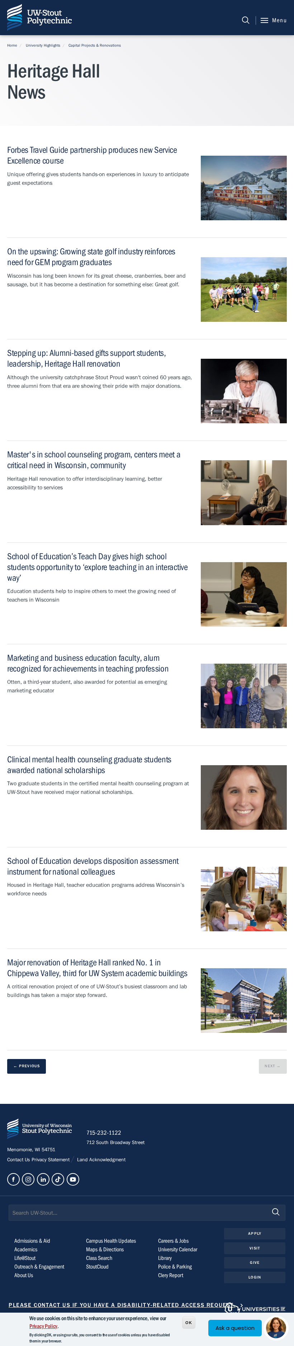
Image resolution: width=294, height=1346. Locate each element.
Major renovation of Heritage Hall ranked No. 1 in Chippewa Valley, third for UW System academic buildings (97, 968)
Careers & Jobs (173, 1241)
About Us (23, 1275)
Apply (254, 1233)
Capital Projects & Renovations (94, 45)
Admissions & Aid (32, 1241)
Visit (255, 1248)
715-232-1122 (103, 1132)
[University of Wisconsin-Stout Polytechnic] (39, 1130)
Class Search (99, 1258)
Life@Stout (24, 1258)
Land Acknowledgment (100, 1160)
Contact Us (19, 1160)
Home (12, 45)
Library (165, 1258)
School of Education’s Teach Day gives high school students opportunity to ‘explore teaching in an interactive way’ (97, 567)
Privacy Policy (43, 1326)
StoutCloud (97, 1266)
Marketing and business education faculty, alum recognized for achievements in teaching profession (88, 663)
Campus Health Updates (111, 1241)
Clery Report (170, 1275)
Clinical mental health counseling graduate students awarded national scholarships (89, 765)
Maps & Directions (105, 1249)
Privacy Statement (51, 1160)
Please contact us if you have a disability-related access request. (122, 1305)
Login (254, 1277)
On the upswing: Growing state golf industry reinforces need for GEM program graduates (91, 257)
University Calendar (177, 1249)
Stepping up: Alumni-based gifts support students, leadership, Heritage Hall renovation (86, 358)
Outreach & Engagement (39, 1266)
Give (254, 1262)
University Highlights (43, 45)
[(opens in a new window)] (13, 1179)
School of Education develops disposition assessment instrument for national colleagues (93, 866)
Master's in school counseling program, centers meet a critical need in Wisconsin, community (93, 460)
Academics (25, 1249)
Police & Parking (175, 1266)
